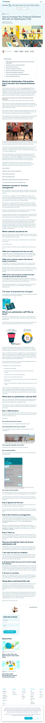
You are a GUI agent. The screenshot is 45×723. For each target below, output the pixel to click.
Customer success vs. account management (15, 64)
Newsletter (37, 5)
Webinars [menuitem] (32, 694)
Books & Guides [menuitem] (32, 696)
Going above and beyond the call (13, 76)
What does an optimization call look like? (14, 72)
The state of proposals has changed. (13, 68)
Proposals (17, 5)
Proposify (20, 156)
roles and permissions (26, 521)
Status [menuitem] (32, 701)
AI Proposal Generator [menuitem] (33, 703)
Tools (25, 5)
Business (21, 5)
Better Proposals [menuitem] (23, 696)
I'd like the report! (5, 298)
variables (11, 528)
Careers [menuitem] (41, 694)
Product (28, 5)
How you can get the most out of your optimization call (17, 74)
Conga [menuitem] (23, 698)
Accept (28, 718)
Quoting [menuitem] (4, 693)
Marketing (32, 5)
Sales (13, 5)
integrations (4, 528)
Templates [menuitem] (32, 692)
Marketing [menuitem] (14, 692)
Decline (37, 718)
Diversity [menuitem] (41, 692)
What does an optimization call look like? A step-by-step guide (15, 179)
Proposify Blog (5, 5)
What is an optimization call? (8, 176)
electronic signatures (8, 521)
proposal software (26, 88)
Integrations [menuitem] (5, 700)
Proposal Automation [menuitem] (5, 691)
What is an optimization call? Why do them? (15, 70)
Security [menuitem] (4, 703)
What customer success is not (12, 66)
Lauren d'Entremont (33, 607)
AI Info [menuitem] (41, 697)
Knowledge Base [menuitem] (33, 699)
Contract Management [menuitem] (5, 696)
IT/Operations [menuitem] (14, 694)
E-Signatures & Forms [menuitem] (5, 698)
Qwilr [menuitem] (23, 694)
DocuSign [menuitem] (23, 692)
